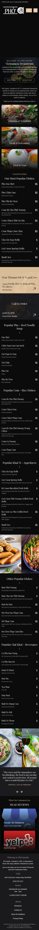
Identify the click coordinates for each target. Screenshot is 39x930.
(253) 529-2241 (18, 881)
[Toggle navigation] (35, 10)
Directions (11, 80)
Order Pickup (27, 80)
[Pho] (14, 10)
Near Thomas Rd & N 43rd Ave (19, 277)
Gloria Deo (10, 927)
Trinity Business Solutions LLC (23, 927)
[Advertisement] (19, 37)
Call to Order (19, 303)
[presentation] (17, 792)
